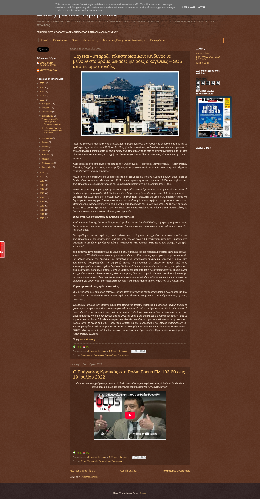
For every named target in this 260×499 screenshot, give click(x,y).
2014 (42, 201)
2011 (42, 214)
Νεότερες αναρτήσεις (82, 470)
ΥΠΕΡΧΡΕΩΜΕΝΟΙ (48, 70)
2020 (42, 177)
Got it (201, 7)
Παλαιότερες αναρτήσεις (175, 470)
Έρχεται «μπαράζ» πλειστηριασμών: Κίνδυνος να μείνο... (52, 121)
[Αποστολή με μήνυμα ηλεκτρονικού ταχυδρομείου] (132, 351)
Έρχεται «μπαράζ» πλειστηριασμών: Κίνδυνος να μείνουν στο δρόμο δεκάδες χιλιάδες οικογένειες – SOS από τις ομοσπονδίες (127, 61)
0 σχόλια (123, 351)
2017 (42, 189)
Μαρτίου (46, 159)
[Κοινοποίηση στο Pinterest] (144, 351)
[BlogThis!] (135, 351)
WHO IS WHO (202, 63)
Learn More (188, 7)
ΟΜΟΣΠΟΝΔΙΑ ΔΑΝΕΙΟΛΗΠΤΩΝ (48, 64)
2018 (42, 185)
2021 (42, 172)
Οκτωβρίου (47, 112)
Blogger (143, 493)
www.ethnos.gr (88, 339)
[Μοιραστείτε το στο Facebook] (141, 351)
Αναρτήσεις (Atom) (90, 477)
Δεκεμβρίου (47, 103)
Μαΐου (45, 150)
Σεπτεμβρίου (48, 116)
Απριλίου (46, 155)
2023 (42, 96)
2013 (42, 206)
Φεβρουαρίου (48, 163)
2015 (42, 197)
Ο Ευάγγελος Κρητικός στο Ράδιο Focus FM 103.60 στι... (52, 130)
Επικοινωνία (60, 40)
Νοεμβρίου (47, 107)
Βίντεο (75, 40)
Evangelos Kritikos (96, 351)
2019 (42, 181)
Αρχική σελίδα (128, 470)
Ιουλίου (45, 142)
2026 (42, 83)
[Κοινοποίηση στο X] (138, 351)
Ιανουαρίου (47, 167)
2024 (42, 91)
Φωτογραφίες (90, 40)
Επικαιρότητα (157, 40)
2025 (42, 87)
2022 (42, 100)
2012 (42, 210)
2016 (42, 193)
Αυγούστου (47, 138)
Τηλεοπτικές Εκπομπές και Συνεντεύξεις (124, 40)
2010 (42, 218)
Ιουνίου (45, 146)
